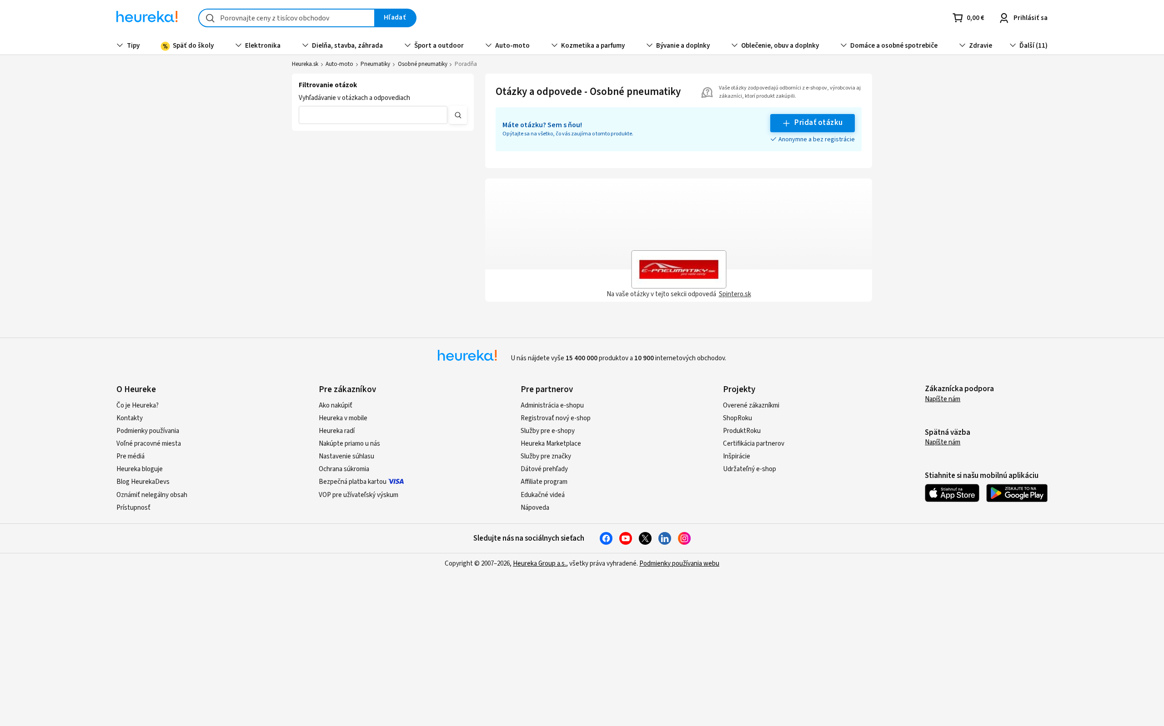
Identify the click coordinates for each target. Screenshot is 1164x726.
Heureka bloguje (139, 469)
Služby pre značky (546, 456)
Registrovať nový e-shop (556, 418)
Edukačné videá (543, 495)
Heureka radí (337, 431)
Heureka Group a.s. (539, 563)
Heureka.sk (305, 64)
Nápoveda (535, 507)
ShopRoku (737, 418)
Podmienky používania (147, 431)
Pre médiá (130, 456)
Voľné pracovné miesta (148, 443)
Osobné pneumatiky (422, 64)
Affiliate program (544, 482)
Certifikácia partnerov (753, 443)
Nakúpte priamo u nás (349, 443)
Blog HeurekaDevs (143, 482)
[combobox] (286, 18)
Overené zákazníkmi (751, 405)
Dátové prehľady (544, 469)
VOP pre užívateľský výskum (358, 495)
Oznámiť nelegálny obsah (151, 495)
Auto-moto (339, 64)
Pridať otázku (818, 122)
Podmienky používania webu (679, 563)
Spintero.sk (735, 294)
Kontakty (129, 418)
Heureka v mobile (343, 418)
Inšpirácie (736, 456)
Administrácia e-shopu (552, 405)
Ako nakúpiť (335, 405)
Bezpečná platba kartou (352, 482)
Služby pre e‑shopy (548, 431)
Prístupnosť (133, 507)
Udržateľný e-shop (749, 469)
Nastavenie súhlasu (346, 456)
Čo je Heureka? (137, 405)
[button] (373, 115)
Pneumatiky (375, 64)
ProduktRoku (742, 431)
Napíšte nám (942, 399)
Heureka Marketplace (551, 443)
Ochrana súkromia (344, 469)
